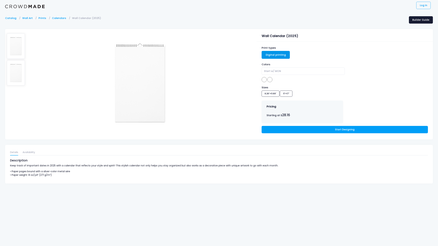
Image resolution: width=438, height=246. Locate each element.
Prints (42, 18)
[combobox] (303, 71)
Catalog (10, 18)
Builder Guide (420, 20)
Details (14, 152)
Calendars (59, 18)
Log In (423, 5)
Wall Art (27, 18)
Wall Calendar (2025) (86, 18)
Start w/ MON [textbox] (272, 71)
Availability (29, 152)
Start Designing (345, 129)
